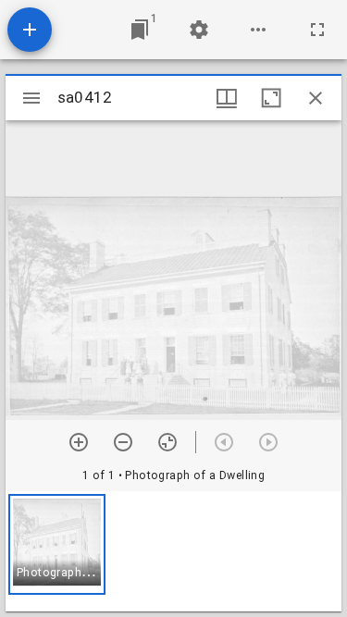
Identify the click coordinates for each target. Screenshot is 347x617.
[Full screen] (317, 29)
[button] (57, 544)
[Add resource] (29, 29)
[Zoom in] (78, 442)
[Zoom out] (123, 442)
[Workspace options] (258, 29)
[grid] (173, 551)
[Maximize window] (271, 98)
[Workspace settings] (199, 29)
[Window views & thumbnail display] (226, 98)
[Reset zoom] (167, 442)
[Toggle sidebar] (31, 98)
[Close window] (315, 98)
